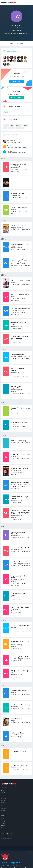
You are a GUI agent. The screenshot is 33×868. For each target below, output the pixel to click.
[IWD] (6, 555)
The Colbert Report (17, 308)
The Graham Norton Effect (20, 562)
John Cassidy (11, 151)
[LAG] (6, 301)
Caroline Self (11, 146)
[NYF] (6, 200)
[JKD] (6, 330)
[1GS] (6, 648)
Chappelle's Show (16, 408)
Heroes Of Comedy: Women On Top (20, 626)
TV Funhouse (15, 751)
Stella (12, 441)
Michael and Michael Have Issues (19, 245)
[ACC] (6, 344)
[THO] (6, 712)
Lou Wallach (16, 25)
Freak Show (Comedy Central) (18, 369)
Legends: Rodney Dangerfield (16, 387)
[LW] (16, 22)
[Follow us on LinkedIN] (11, 833)
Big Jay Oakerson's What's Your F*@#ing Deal (19, 165)
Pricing (3, 821)
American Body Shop (18, 355)
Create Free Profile (16, 97)
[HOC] (6, 633)
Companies (4, 813)
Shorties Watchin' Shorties (20, 483)
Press (2, 827)
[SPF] (6, 678)
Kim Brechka (11, 141)
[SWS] (6, 490)
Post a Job (16, 81)
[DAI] (6, 518)
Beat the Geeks (16, 691)
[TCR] (6, 316)
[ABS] (6, 362)
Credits (11, 43)
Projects (3, 815)
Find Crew (3, 800)
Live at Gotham (16, 294)
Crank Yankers (15, 719)
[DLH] (6, 601)
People (3, 810)
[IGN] (6, 664)
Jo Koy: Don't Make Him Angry (18, 323)
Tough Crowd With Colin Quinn (19, 577)
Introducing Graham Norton (20, 657)
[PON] (6, 614)
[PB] (6, 429)
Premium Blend (16, 422)
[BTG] (6, 698)
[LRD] (6, 393)
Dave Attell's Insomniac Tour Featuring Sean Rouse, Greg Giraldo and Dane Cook (20, 512)
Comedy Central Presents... (20, 260)
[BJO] (6, 171)
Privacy (3, 825)
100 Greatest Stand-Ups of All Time (20, 642)
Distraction (14, 454)
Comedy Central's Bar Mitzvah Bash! (18, 533)
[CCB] (6, 539)
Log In (2, 790)
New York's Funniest (18, 193)
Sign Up (3, 792)
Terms (2, 823)
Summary (20, 43)
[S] (6, 448)
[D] (6, 461)
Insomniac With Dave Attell (20, 548)
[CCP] (6, 267)
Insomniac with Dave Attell (20, 468)
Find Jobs (3, 798)
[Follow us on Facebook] (2, 833)
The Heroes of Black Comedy (20, 705)
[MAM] (6, 251)
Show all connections (12, 51)
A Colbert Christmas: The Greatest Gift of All (19, 337)
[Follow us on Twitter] (7, 833)
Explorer (13, 180)
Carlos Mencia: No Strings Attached (19, 497)
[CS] (6, 415)
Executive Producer (16, 28)
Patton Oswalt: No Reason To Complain (20, 608)
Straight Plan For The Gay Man (19, 671)
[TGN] (6, 569)
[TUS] (6, 214)
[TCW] (6, 583)
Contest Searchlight (17, 733)
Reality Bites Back (17, 280)
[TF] (6, 758)
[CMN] (6, 504)
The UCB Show (15, 207)
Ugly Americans (16, 226)
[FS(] (6, 376)
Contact (3, 830)
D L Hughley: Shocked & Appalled (19, 594)
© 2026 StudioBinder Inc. (7, 839)
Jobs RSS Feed (4, 805)
